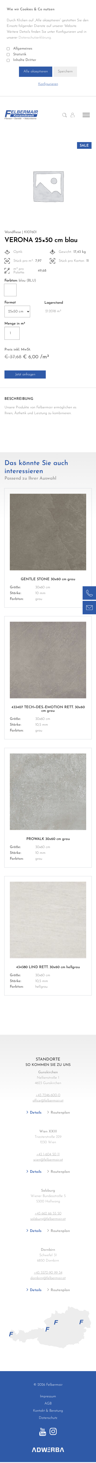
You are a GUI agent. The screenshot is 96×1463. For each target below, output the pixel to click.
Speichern (65, 71)
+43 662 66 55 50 (48, 1213)
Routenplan (60, 1113)
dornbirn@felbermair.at (48, 1278)
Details (35, 1113)
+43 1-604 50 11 (48, 1154)
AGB (48, 1403)
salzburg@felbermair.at (48, 1219)
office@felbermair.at (48, 1100)
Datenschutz (48, 1418)
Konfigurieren (48, 84)
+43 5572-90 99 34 (48, 1273)
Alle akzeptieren (35, 71)
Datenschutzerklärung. (35, 37)
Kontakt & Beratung (48, 1411)
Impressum (48, 1396)
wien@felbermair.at (48, 1160)
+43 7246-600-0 (48, 1095)
